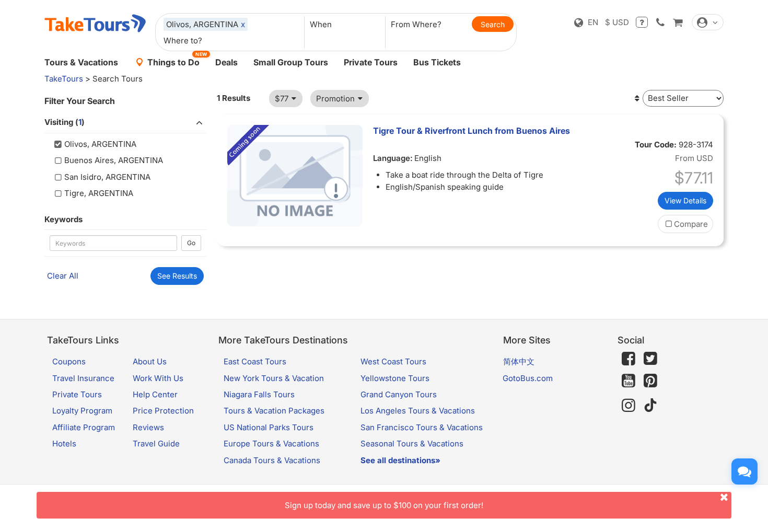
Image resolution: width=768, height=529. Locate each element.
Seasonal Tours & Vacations (411, 443)
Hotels (64, 443)
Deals (226, 62)
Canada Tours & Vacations (272, 460)
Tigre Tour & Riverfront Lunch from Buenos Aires (471, 130)
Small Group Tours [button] (290, 62)
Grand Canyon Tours (398, 394)
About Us (150, 361)
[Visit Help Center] (642, 22)
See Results (177, 275)
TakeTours (63, 79)
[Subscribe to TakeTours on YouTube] (628, 381)
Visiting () (64, 122)
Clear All (62, 276)
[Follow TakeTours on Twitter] (650, 358)
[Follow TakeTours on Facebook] (628, 358)
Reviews (148, 427)
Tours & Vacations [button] (81, 62)
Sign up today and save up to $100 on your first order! (384, 505)
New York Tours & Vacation (274, 378)
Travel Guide (156, 443)
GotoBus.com (528, 378)
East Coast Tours (255, 361)
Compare (691, 224)
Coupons (69, 361)
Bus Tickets (437, 62)
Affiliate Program (83, 427)
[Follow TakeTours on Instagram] (628, 405)
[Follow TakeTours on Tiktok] (650, 405)
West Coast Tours (393, 361)
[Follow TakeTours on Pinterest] (650, 381)
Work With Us (158, 378)
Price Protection (163, 411)
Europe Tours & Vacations (271, 443)
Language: (393, 158)
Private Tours (371, 62)
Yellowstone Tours (394, 378)
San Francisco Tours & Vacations (421, 427)
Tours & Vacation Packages (274, 411)
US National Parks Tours (268, 427)
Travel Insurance (83, 378)
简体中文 (518, 361)
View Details (685, 200)
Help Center (155, 394)
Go (191, 243)
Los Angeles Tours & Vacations (417, 411)
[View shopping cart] (677, 22)
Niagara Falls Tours (259, 394)
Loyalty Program (82, 411)
